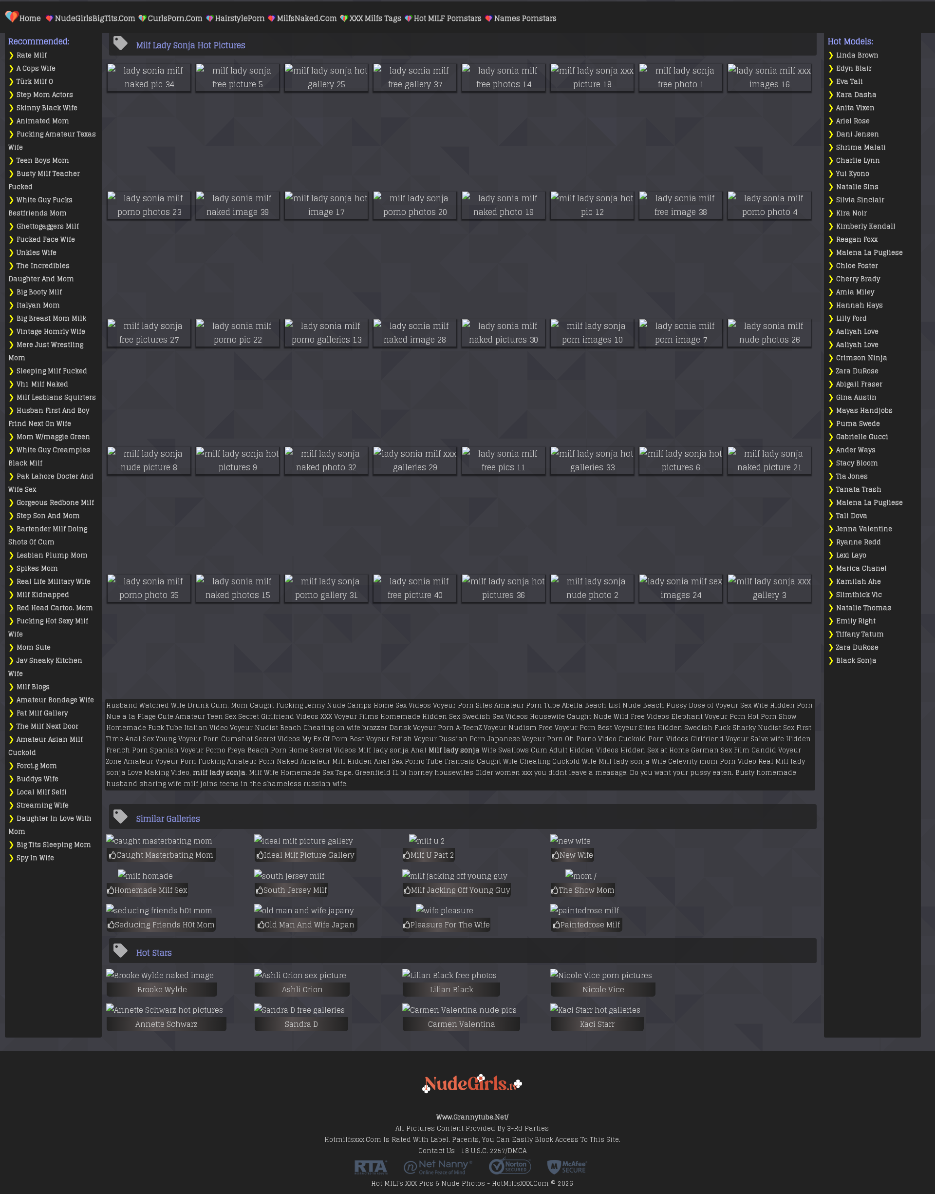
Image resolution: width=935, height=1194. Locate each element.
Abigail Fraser (859, 384)
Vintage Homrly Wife (51, 331)
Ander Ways (856, 450)
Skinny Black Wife (47, 108)
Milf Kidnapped (43, 594)
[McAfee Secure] (567, 1171)
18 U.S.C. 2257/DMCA (493, 1150)
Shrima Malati (861, 147)
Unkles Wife (36, 252)
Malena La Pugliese (869, 252)
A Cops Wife (36, 68)
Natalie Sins (857, 187)
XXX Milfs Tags (375, 18)
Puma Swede (858, 423)
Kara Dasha (856, 94)
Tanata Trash (858, 489)
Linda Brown (857, 55)
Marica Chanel (861, 568)
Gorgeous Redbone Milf (55, 502)
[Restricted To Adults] (371, 1171)
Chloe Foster (857, 265)
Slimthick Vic (859, 594)
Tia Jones (852, 476)
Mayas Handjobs (864, 410)
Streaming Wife (43, 805)
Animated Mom (43, 121)
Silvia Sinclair (860, 200)
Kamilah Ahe (858, 581)
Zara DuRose (857, 371)
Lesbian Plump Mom (52, 555)
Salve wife (767, 739)
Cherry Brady (858, 279)
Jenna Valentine (864, 529)
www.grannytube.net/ (472, 1117)
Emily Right (856, 621)
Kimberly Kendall (866, 226)
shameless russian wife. (305, 784)
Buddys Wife (37, 779)
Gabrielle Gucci (862, 437)
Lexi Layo (851, 555)
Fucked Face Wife (46, 239)
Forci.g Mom (37, 765)
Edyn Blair (854, 68)
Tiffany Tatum (860, 634)
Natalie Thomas (863, 608)
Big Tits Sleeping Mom (54, 844)
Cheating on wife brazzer (345, 727)
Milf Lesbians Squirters (56, 397)
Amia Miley (855, 292)
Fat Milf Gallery (42, 713)
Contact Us (436, 1150)
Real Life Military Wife (54, 581)
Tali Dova (851, 515)
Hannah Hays (859, 305)
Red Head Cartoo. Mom (55, 608)
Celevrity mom (693, 761)
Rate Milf (32, 55)
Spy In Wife (35, 858)
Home (30, 18)
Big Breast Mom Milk (51, 318)
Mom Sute (34, 647)
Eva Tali (849, 81)
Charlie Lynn (858, 160)
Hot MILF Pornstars (448, 18)
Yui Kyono (852, 173)
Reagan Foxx (857, 239)
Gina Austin (856, 397)
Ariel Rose (853, 121)
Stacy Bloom (857, 463)
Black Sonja (856, 660)
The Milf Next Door (47, 726)
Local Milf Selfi (42, 792)
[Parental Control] (438, 1171)
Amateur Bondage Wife (55, 700)
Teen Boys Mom (43, 160)
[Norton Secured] (510, 1171)
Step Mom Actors (45, 94)
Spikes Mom (37, 568)
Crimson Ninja (861, 358)
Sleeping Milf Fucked (52, 371)
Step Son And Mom (48, 515)
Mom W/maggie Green (53, 437)
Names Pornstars (525, 18)
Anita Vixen (855, 108)
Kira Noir (851, 213)
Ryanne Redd (858, 542)
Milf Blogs (33, 687)
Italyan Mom (38, 305)
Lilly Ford (851, 318)
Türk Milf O (35, 81)
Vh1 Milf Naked (42, 384)
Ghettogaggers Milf (48, 226)
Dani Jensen (857, 134)
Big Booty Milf (39, 292)
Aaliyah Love (857, 331)
